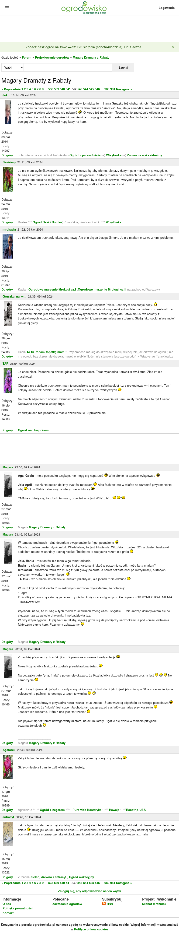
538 (50, 89)
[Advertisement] (89, 28)
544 (85, 89)
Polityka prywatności (18, 908)
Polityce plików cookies (91, 929)
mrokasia (9, 229)
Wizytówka (113, 155)
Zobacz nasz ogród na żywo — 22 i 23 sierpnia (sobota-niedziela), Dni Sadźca (83, 46)
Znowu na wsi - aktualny (144, 155)
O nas (7, 903)
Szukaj (123, 67)
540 (62, 89)
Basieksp (9, 162)
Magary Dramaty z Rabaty (91, 57)
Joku (6, 95)
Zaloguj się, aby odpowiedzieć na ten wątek (89, 891)
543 (79, 89)
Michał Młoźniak (154, 903)
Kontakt (8, 913)
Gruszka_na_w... (14, 296)
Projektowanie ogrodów (52, 57)
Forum (26, 57)
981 (112, 89)
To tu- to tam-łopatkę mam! (46, 352)
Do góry (7, 155)
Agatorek (9, 749)
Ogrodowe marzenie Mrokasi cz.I (52, 289)
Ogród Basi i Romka (47, 222)
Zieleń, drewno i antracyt (48, 877)
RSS (109, 904)
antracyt (8, 817)
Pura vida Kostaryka (86, 809)
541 (68, 89)
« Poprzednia (11, 89)
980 (106, 89)
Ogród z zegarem (52, 809)
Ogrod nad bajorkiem (33, 430)
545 (91, 89)
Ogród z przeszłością (84, 155)
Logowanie (167, 7)
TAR (5, 363)
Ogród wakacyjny (81, 877)
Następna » (124, 89)
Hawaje (114, 809)
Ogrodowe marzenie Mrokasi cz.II (102, 289)
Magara (8, 467)
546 (97, 89)
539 (56, 89)
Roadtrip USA (136, 809)
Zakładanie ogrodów (67, 903)
